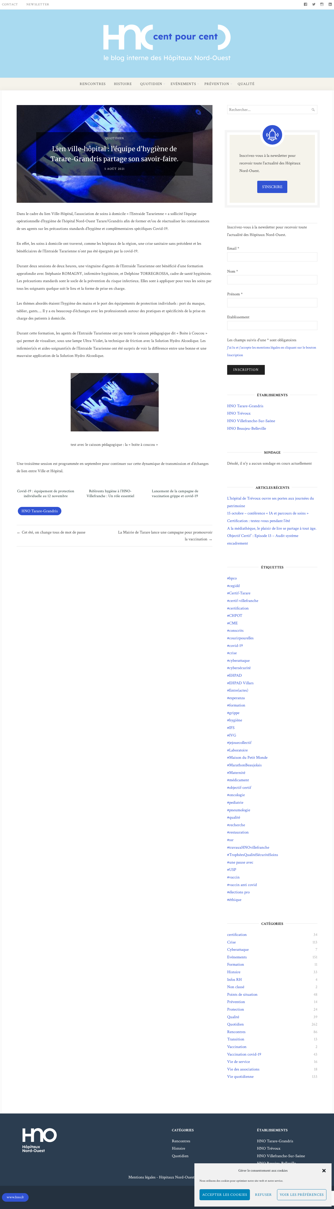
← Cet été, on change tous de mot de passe (51, 532)
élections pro (239, 892)
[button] (324, 1170)
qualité (234, 817)
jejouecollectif (240, 742)
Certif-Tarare (239, 593)
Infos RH (234, 979)
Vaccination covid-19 (244, 1054)
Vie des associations (243, 1069)
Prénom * (235, 294)
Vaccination (236, 1046)
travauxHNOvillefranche (249, 847)
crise (233, 653)
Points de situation (242, 994)
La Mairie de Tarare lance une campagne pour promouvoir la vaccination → (165, 536)
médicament (239, 780)
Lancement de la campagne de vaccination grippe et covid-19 (175, 494)
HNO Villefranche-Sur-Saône (251, 421)
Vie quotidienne (240, 1076)
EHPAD (235, 675)
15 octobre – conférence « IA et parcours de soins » (268, 513)
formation (237, 705)
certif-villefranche (243, 600)
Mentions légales (142, 1177)
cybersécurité (240, 668)
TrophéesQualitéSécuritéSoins (253, 854)
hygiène (235, 720)
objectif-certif (240, 787)
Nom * (232, 271)
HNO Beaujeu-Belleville (246, 428)
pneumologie (239, 810)
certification (239, 608)
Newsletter (37, 4)
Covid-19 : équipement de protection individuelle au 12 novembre (45, 494)
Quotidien (151, 84)
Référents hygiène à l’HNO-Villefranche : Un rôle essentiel (110, 494)
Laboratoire (238, 750)
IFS (231, 727)
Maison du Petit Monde (248, 757)
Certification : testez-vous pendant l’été (258, 521)
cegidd (234, 585)
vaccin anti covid (243, 885)
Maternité (237, 772)
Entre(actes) (238, 690)
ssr (231, 840)
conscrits (236, 630)
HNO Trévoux (239, 413)
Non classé (235, 987)
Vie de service (238, 1061)
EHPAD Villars (241, 683)
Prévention (216, 84)
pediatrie (236, 802)
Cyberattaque (238, 949)
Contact (10, 4)
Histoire (123, 84)
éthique (235, 899)
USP (232, 869)
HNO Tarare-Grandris (40, 511)
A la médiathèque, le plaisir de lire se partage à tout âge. (271, 528)
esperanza (237, 698)
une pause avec (241, 862)
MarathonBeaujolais (245, 765)
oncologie (237, 795)
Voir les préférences (302, 1194)
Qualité (246, 84)
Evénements (183, 84)
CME (233, 623)
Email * (233, 248)
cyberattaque (239, 660)
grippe (234, 713)
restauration (239, 832)
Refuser (263, 1194)
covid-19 (236, 645)
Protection (235, 1009)
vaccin (234, 877)
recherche (237, 825)
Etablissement (238, 317)
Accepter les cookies (224, 1194)
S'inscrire (272, 187)
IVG (232, 735)
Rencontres (93, 84)
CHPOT (235, 615)
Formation (235, 964)
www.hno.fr (15, 1197)
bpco (233, 578)
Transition (235, 1039)
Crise (231, 942)
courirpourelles (241, 638)
